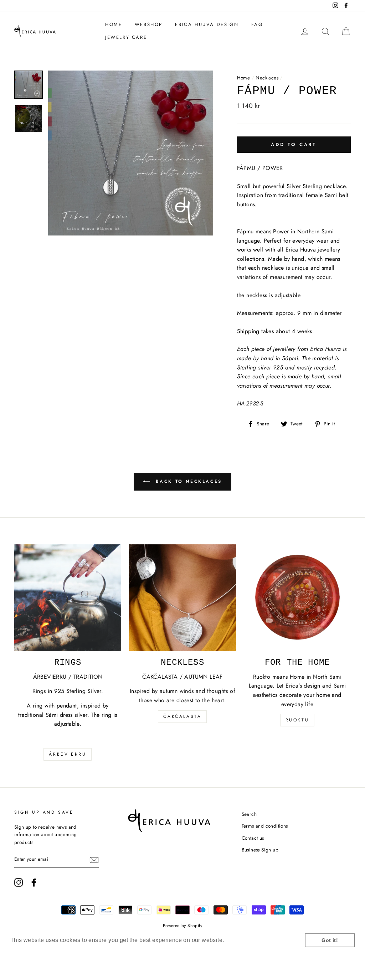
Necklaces (267, 77)
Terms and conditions (265, 825)
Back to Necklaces (187, 481)
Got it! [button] (330, 940)
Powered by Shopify (182, 925)
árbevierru (67, 754)
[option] (130, 153)
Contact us (253, 837)
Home (113, 24)
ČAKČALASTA (182, 716)
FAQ (257, 24)
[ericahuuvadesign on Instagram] (18, 882)
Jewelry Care (126, 37)
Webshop (149, 24)
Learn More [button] (242, 940)
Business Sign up (260, 849)
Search (249, 814)
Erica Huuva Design (206, 24)
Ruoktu (297, 720)
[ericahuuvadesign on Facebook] (34, 882)
